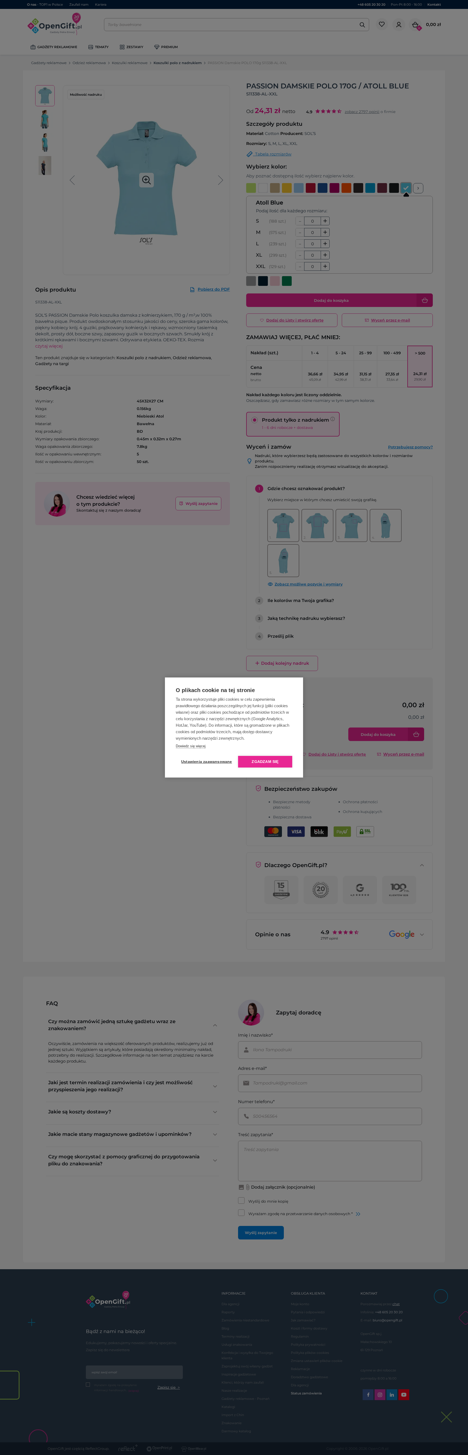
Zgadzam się (265, 762)
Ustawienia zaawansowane (205, 762)
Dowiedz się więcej (191, 746)
